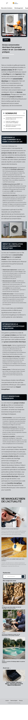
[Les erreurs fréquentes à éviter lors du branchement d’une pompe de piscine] (14, 621)
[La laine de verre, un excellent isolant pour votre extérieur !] (14, 547)
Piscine (3, 632)
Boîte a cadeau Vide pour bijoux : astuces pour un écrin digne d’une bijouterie (14, 683)
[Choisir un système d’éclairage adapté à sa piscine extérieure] (14, 648)
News (6, 39)
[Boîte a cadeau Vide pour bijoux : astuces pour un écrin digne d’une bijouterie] (14, 675)
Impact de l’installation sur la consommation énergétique (12, 122)
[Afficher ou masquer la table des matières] (21, 113)
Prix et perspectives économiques (13, 128)
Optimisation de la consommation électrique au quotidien (13, 125)
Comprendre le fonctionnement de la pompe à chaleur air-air (14, 118)
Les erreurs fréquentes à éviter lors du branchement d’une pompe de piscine (11, 634)
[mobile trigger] (7, 3)
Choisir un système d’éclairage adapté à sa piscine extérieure (13, 662)
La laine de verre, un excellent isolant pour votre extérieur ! (12, 559)
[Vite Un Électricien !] (15, 3)
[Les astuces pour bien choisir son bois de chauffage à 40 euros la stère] (14, 593)
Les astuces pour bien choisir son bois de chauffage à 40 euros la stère (11, 607)
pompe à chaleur (6, 70)
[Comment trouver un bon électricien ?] (14, 517)
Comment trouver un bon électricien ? (10, 529)
